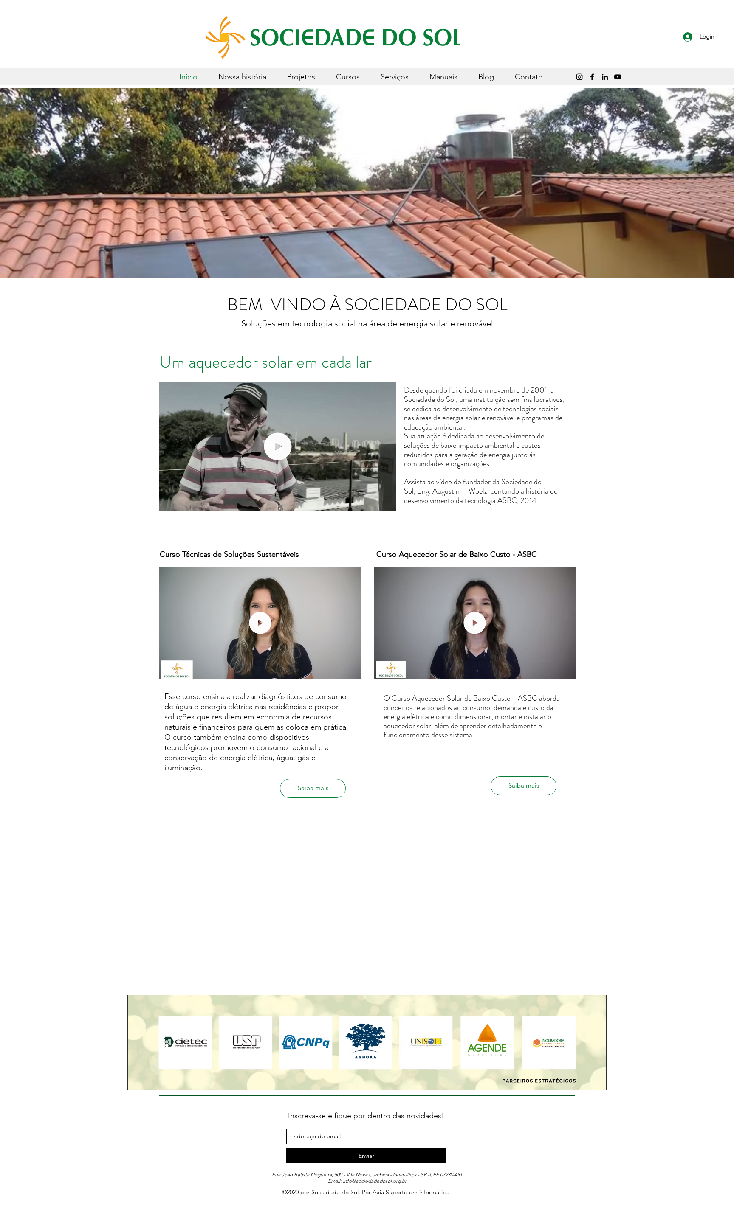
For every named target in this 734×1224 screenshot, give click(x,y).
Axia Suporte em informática (411, 1192)
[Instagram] (579, 77)
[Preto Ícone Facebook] (592, 77)
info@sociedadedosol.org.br (375, 1181)
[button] (385, 501)
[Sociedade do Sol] (617, 77)
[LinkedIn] (605, 77)
